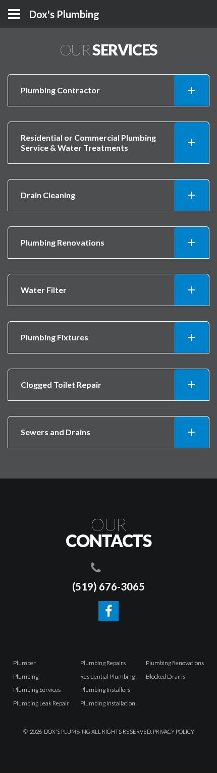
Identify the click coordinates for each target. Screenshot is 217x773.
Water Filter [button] (44, 289)
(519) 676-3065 (108, 586)
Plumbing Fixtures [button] (54, 337)
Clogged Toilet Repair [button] (61, 384)
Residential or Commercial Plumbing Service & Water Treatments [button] (88, 142)
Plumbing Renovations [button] (62, 242)
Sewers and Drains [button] (55, 432)
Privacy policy (173, 731)
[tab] (108, 90)
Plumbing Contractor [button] (60, 90)
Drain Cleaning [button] (48, 195)
